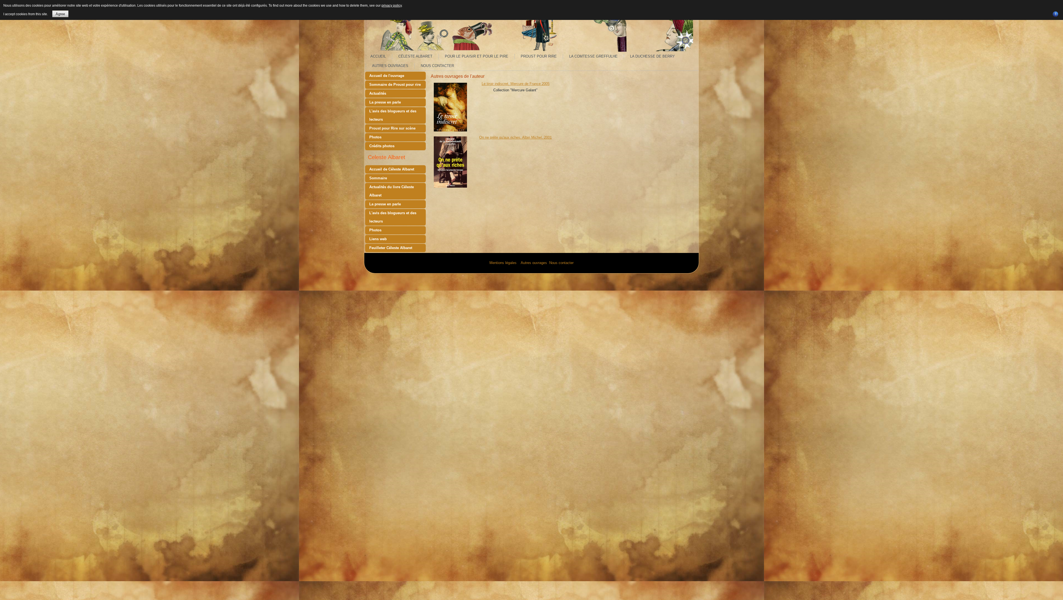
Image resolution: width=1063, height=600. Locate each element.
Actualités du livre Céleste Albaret (391, 191)
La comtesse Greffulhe (593, 56)
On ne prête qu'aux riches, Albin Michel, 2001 (515, 137)
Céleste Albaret (415, 56)
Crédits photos (381, 146)
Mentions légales (503, 263)
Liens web (378, 239)
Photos (375, 137)
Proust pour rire (539, 56)
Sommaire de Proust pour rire (395, 84)
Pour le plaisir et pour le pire (476, 56)
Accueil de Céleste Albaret (391, 169)
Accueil (378, 56)
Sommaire (378, 178)
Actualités (377, 93)
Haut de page (1048, 594)
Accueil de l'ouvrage (386, 76)
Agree (60, 14)
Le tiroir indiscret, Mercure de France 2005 (515, 84)
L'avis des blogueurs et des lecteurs (392, 115)
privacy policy (391, 5)
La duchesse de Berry (652, 56)
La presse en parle (385, 102)
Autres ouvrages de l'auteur (457, 76)
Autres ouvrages (390, 66)
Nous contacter (437, 66)
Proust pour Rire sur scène (392, 128)
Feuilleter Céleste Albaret (390, 248)
